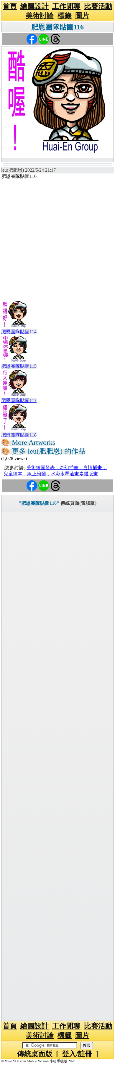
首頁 (10, 6)
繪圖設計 (34, 6)
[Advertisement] (57, 242)
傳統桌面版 (34, 1054)
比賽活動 (98, 6)
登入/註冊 (77, 1054)
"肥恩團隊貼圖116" (39, 503)
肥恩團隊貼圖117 (19, 400)
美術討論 (40, 15)
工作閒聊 (66, 6)
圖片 (82, 15)
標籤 (65, 15)
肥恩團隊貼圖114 (19, 331)
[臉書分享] (32, 38)
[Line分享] (43, 38)
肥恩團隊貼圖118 (19, 434)
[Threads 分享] (55, 38)
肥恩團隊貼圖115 (19, 366)
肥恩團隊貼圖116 (57, 27)
